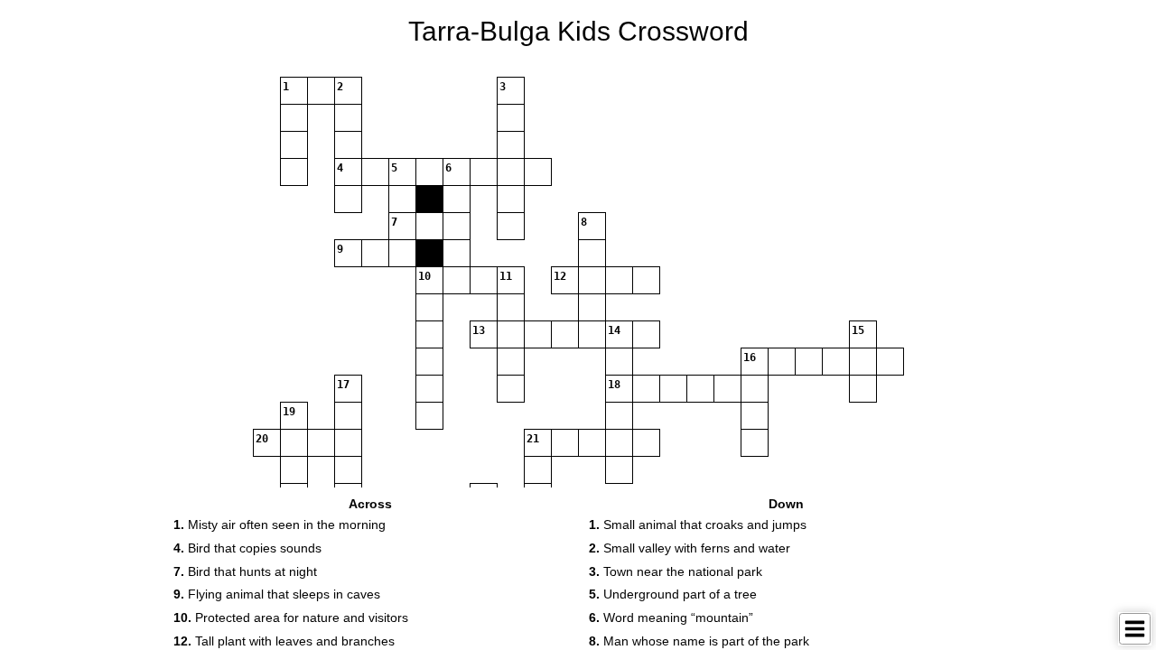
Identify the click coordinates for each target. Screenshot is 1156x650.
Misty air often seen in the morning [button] (279, 524)
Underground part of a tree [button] (673, 594)
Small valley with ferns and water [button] (689, 548)
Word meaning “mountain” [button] (671, 617)
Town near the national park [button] (675, 571)
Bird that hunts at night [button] (245, 571)
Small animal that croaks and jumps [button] (697, 524)
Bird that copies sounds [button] (247, 548)
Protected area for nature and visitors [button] (290, 617)
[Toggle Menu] (1135, 629)
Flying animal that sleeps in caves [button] (276, 594)
